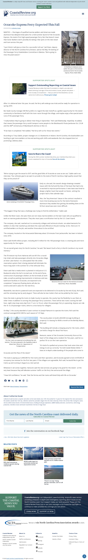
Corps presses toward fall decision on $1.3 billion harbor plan (53, 460)
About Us (22, 536)
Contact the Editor (57, 536)
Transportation (24, 386)
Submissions (22, 542)
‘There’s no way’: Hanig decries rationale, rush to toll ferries (53, 482)
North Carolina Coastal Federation (9, 540)
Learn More (31, 511)
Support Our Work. (44, 7)
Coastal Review (7, 1)
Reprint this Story (77, 387)
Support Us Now (46, 511)
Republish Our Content (25, 545)
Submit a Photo (56, 539)
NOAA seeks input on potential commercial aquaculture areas (31, 463)
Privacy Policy (73, 536)
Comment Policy (73, 539)
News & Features (14, 386)
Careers (21, 548)
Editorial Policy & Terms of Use (76, 543)
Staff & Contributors (25, 539)
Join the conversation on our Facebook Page (45, 431)
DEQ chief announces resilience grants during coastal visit (11, 464)
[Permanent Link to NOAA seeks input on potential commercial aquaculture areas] (33, 453)
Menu (83, 13)
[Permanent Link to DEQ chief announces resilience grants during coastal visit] (13, 454)
